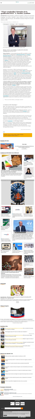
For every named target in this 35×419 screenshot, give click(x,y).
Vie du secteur (21, 24)
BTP (16, 24)
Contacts (1, 411)
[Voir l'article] (33, 180)
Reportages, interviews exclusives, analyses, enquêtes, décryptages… (14, 135)
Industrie (6, 60)
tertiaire (14, 84)
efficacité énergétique (21, 54)
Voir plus (17, 301)
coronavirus (10, 120)
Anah (15, 73)
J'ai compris (5, 415)
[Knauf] (22, 403)
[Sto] (12, 403)
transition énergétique (26, 72)
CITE (15, 72)
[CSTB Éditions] (17, 403)
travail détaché (6, 95)
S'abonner (17, 302)
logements (25, 110)
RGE (24, 70)
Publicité (1, 412)
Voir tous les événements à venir (17, 396)
